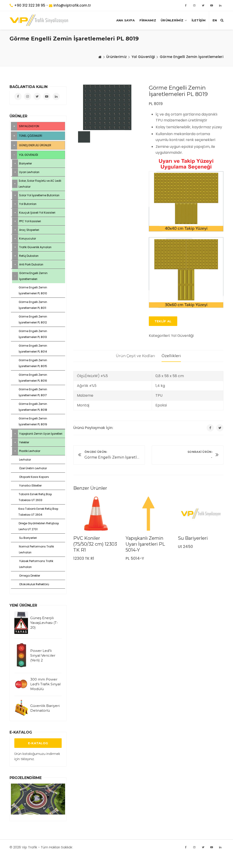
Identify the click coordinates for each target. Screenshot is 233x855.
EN (215, 20)
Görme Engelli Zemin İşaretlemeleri (191, 56)
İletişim (198, 20)
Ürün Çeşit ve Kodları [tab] (135, 356)
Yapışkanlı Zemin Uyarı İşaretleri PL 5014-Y (145, 544)
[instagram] (194, 5)
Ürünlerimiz (172, 20)
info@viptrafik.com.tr (72, 5)
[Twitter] (203, 5)
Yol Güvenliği (143, 56)
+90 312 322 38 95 (29, 5)
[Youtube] (211, 847)
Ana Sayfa (125, 20)
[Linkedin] (220, 847)
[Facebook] (185, 5)
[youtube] (211, 5)
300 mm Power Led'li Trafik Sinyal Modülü (45, 684)
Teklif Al (163, 321)
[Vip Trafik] (39, 20)
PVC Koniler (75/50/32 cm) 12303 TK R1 (95, 544)
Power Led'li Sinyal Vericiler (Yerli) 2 (42, 655)
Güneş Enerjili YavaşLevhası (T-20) (44, 623)
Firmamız (147, 20)
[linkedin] (220, 5)
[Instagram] (194, 847)
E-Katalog (38, 743)
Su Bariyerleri (193, 538)
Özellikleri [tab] (171, 356)
